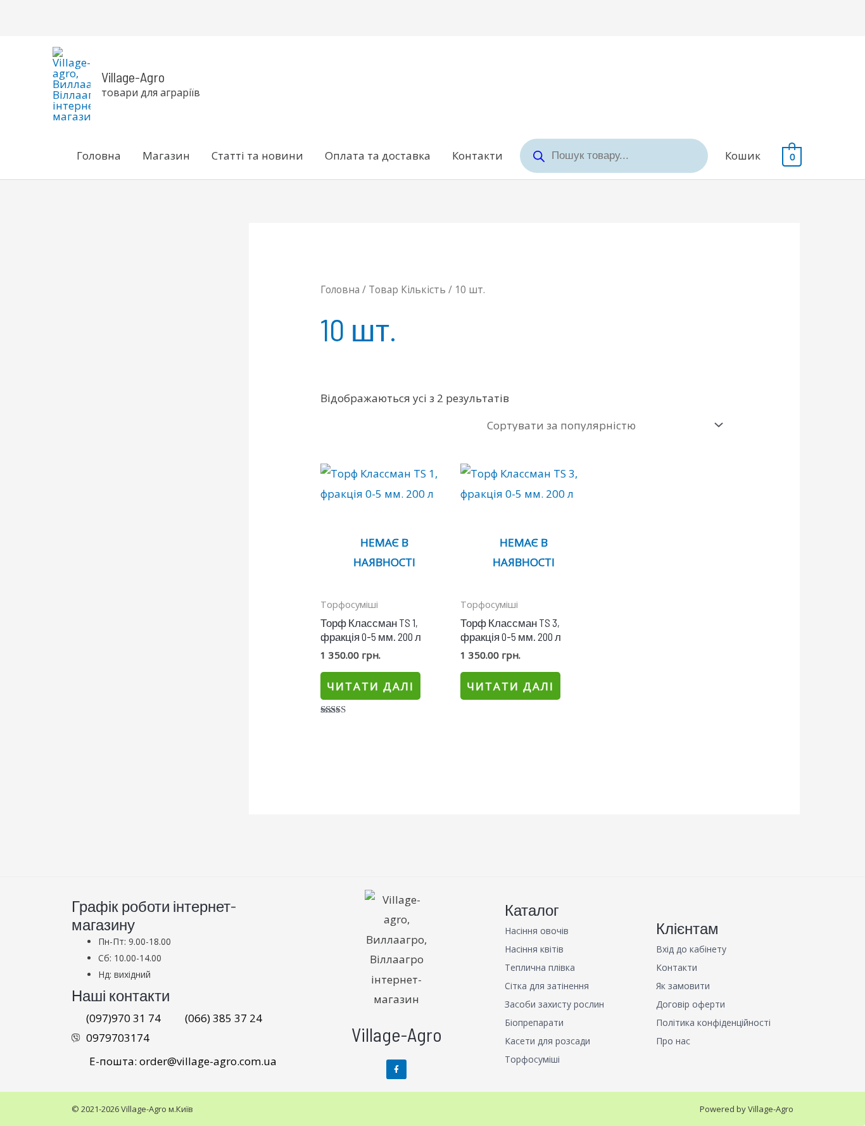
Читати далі (370, 686)
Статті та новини (257, 155)
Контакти (477, 155)
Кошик (743, 155)
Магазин (166, 155)
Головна (99, 155)
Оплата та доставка (378, 155)
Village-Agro (133, 76)
